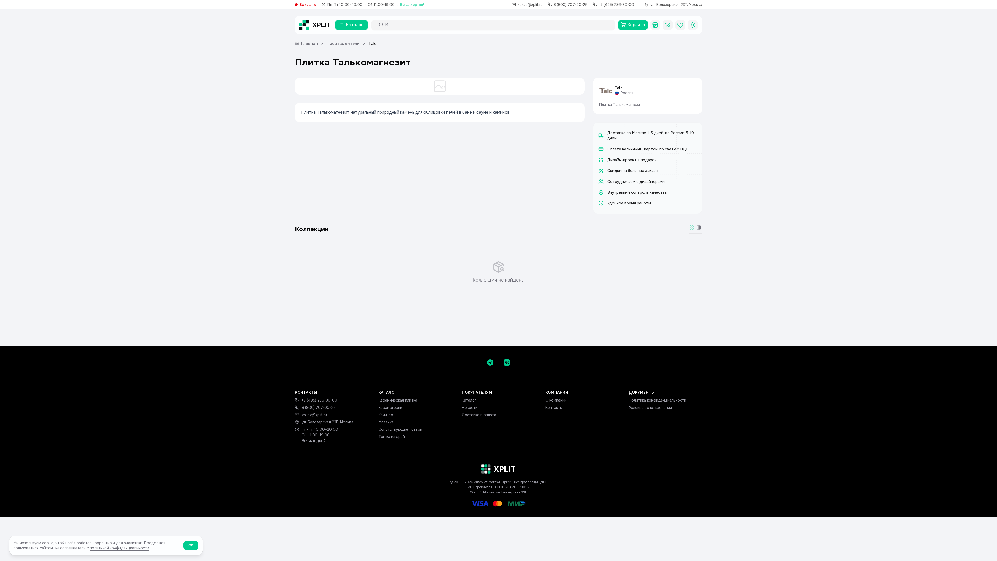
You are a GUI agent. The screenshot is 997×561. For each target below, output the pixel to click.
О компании (556, 400)
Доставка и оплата (479, 414)
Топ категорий (392, 436)
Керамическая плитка (398, 400)
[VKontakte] (507, 362)
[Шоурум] (655, 25)
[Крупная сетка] (692, 227)
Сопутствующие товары (400, 429)
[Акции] (668, 25)
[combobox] (498, 25)
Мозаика (386, 422)
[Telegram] (490, 362)
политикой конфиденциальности (119, 548)
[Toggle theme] (693, 25)
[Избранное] (680, 25)
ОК (190, 545)
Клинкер (386, 414)
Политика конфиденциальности (657, 400)
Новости (469, 407)
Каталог (469, 400)
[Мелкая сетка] (699, 227)
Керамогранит (391, 407)
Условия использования (650, 407)
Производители (343, 43)
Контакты (553, 407)
